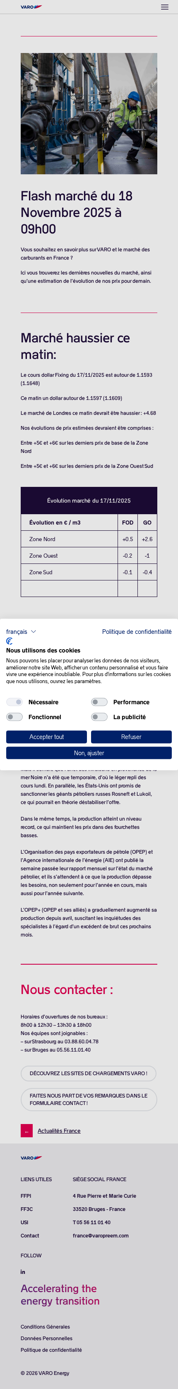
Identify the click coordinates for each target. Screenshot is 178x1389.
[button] (21, 631)
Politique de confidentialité (137, 631)
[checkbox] (14, 702)
